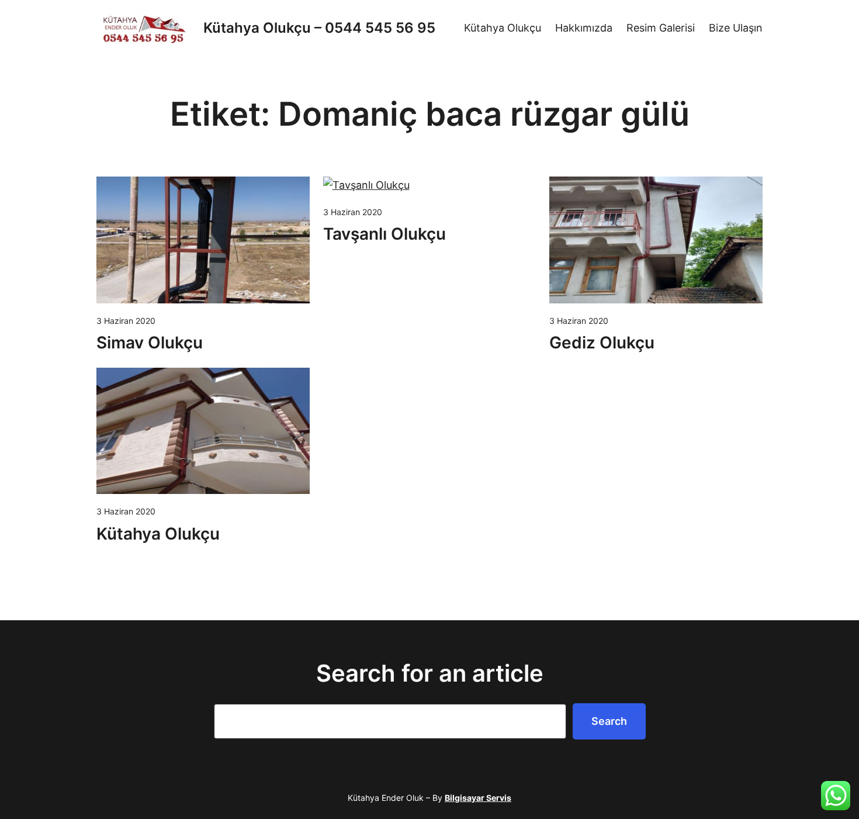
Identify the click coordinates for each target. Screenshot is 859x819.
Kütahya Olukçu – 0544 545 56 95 (319, 27)
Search (609, 721)
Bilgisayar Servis (478, 798)
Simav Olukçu (149, 343)
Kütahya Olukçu (158, 534)
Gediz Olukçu (601, 343)
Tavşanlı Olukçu (384, 234)
